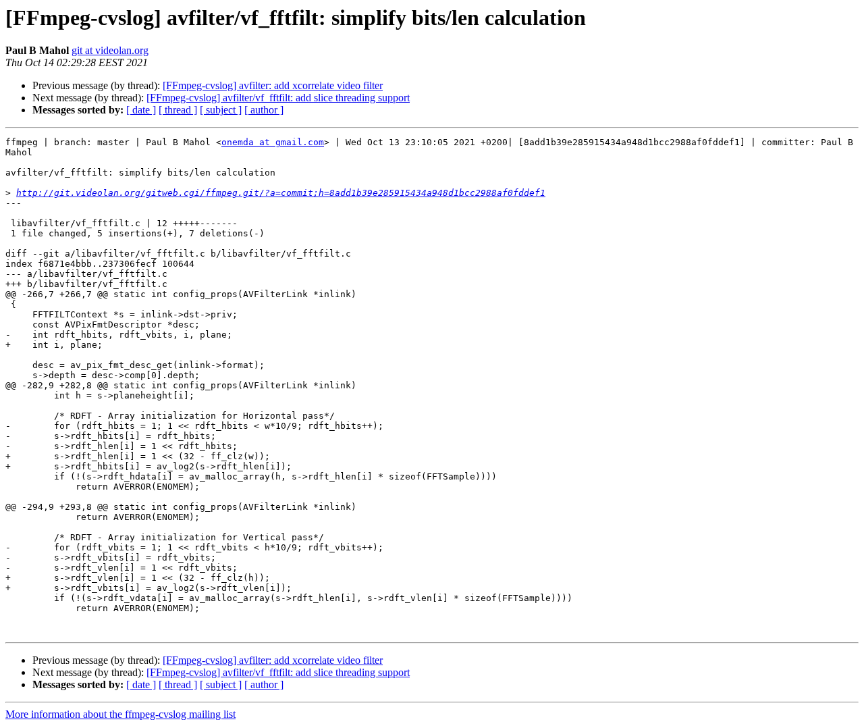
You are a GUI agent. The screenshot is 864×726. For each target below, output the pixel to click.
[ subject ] (221, 109)
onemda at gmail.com (272, 142)
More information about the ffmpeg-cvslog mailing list (120, 714)
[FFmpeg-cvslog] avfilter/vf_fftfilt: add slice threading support (278, 97)
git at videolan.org (110, 50)
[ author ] (264, 109)
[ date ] (141, 109)
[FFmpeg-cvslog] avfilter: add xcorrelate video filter (273, 85)
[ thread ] (178, 109)
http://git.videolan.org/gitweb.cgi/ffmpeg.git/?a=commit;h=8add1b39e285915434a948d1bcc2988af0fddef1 (280, 193)
